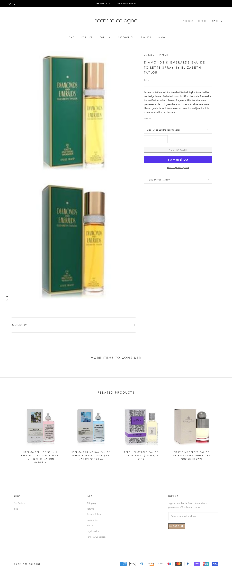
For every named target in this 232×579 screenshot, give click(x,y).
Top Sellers (19, 503)
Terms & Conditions (96, 536)
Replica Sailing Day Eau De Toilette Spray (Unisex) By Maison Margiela (91, 455)
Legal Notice (93, 531)
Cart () (218, 20)
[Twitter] (159, 118)
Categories (126, 37)
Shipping (91, 503)
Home (70, 37)
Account (188, 21)
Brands (146, 37)
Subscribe (176, 526)
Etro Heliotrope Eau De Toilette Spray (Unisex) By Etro (141, 455)
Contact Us (92, 520)
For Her (87, 37)
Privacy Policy (94, 514)
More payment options (178, 167)
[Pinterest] (164, 118)
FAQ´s (90, 525)
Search (202, 21)
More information (159, 179)
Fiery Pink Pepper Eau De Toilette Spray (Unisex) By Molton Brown (191, 455)
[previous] (10, 434)
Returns (90, 508)
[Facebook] (155, 118)
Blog (161, 37)
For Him (105, 37)
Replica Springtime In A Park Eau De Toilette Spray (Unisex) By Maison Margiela (40, 457)
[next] (221, 434)
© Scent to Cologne (27, 564)
